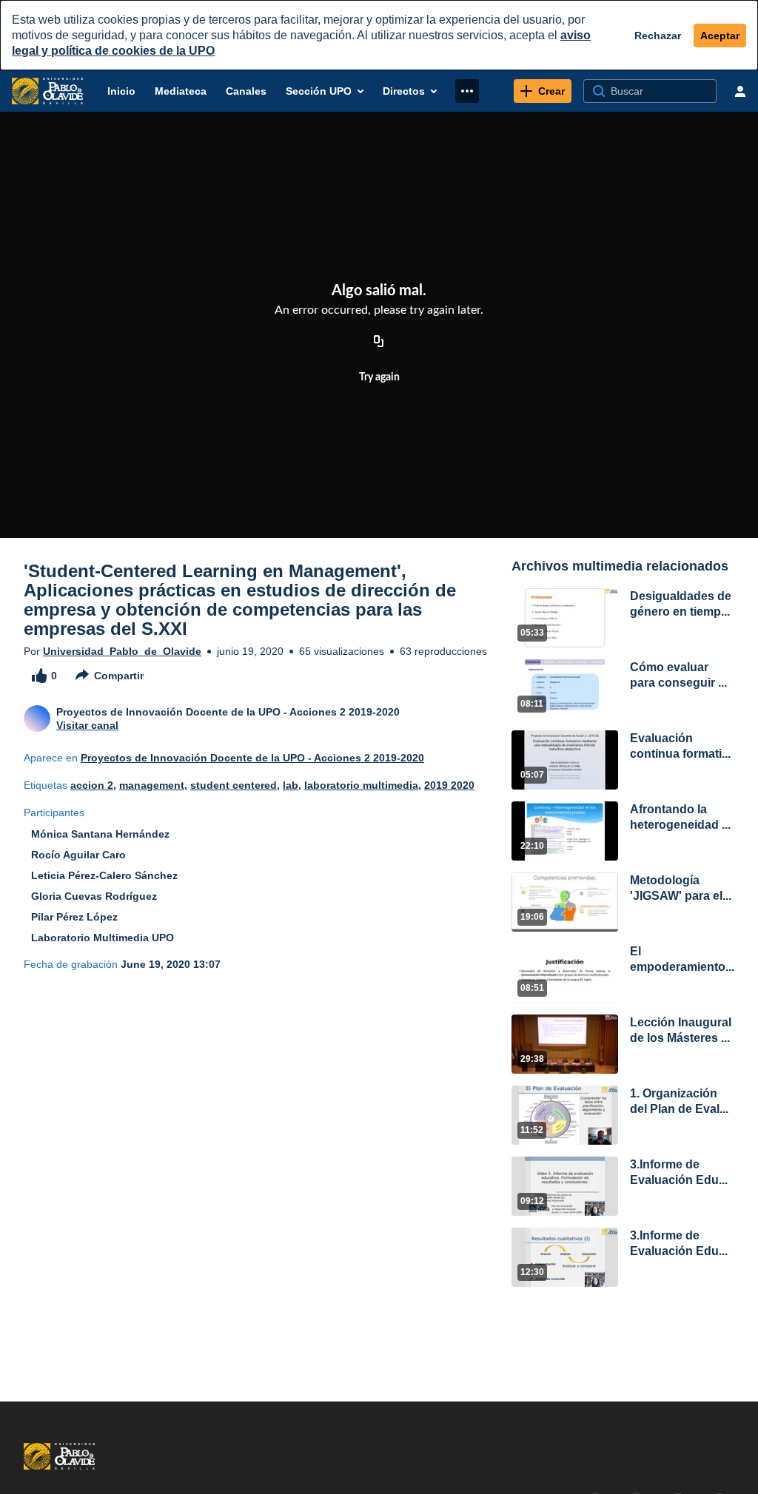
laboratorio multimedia (361, 785)
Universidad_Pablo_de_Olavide (122, 651)
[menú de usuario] (740, 91)
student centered (233, 785)
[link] (542, 91)
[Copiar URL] (379, 342)
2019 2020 (449, 785)
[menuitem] (121, 91)
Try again (379, 377)
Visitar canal (87, 725)
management (151, 785)
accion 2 (91, 785)
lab (290, 785)
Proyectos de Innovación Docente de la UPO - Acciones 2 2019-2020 (252, 758)
